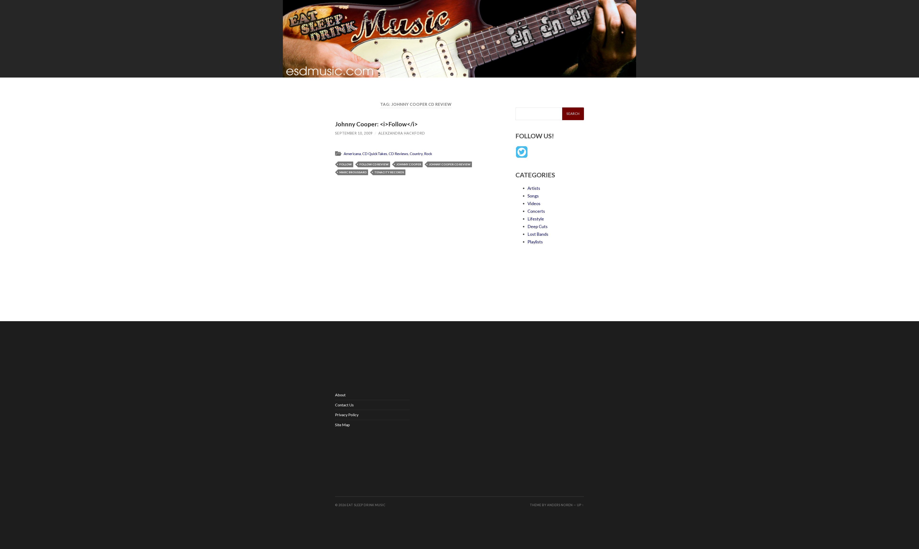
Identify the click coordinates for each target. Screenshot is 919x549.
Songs (533, 195)
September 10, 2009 (354, 133)
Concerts (536, 211)
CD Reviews (398, 153)
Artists (533, 188)
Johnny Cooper (408, 164)
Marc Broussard (353, 172)
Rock (428, 153)
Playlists (535, 241)
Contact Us (344, 405)
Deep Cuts (537, 226)
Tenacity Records (389, 172)
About (340, 394)
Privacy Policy (347, 414)
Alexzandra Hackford (401, 133)
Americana (352, 153)
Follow (345, 164)
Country (416, 153)
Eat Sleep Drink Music (366, 505)
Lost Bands (537, 234)
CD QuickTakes (374, 153)
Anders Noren (560, 505)
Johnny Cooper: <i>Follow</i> (376, 124)
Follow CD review (374, 164)
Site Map (342, 424)
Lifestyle (535, 218)
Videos (533, 203)
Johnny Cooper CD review (450, 164)
